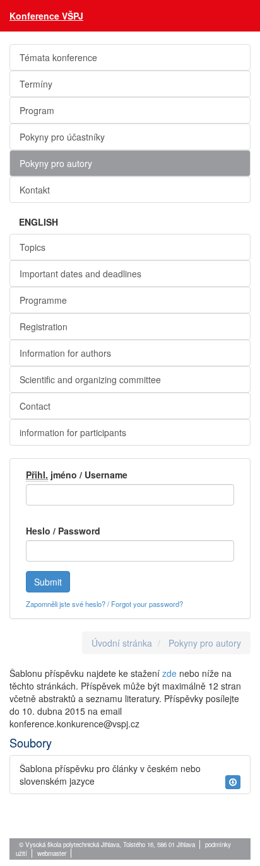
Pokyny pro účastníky (62, 136)
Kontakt (35, 189)
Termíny (36, 84)
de (172, 673)
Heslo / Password (63, 530)
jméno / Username (76, 474)
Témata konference (58, 57)
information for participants (73, 432)
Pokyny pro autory (56, 163)
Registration (44, 326)
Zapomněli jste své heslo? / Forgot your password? (104, 604)
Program (37, 110)
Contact (35, 406)
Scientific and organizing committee (90, 379)
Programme (43, 300)
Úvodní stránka (122, 643)
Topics (32, 247)
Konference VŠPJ (46, 15)
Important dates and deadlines (80, 273)
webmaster (51, 853)
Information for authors (65, 353)
